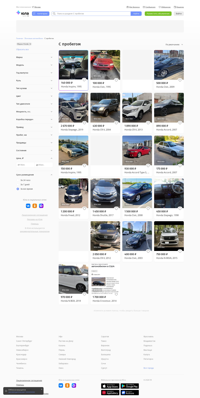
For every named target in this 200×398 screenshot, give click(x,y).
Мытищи (148, 350)
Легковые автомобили (33, 38)
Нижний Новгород (67, 359)
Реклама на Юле (34, 219)
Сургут (104, 368)
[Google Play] (130, 386)
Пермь (62, 350)
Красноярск (21, 359)
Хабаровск (63, 363)
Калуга (147, 354)
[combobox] (91, 13)
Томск (103, 341)
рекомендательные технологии (35, 231)
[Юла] (22, 12)
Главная (19, 38)
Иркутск (105, 359)
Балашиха (105, 354)
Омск (61, 368)
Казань (62, 345)
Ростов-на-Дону (66, 341)
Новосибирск (22, 350)
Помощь (35, 223)
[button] (84, 80)
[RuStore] (130, 392)
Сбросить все (22, 49)
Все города (149, 368)
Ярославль (148, 336)
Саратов (105, 336)
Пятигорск (148, 359)
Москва (19, 336)
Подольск (148, 345)
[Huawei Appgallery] (110, 392)
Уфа (60, 336)
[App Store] (110, 386)
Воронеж (105, 345)
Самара (62, 354)
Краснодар (21, 354)
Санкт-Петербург (24, 341)
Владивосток (149, 341)
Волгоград (106, 350)
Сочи (103, 363)
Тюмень (20, 368)
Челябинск (21, 363)
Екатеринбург (22, 345)
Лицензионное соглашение (35, 215)
